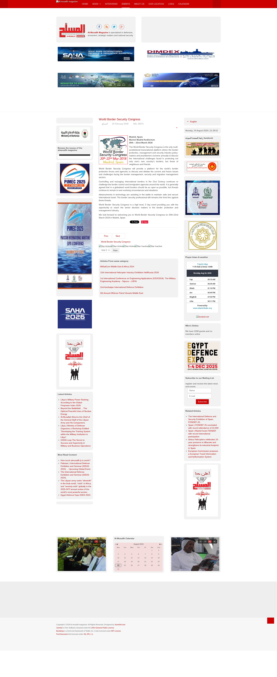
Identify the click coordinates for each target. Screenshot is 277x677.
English (193, 121)
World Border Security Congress (119, 119)
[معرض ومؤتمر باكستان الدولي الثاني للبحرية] (74, 219)
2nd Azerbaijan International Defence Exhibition (121, 287)
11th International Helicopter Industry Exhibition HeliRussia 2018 (129, 272)
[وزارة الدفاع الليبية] (74, 133)
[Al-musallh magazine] (67, 1)
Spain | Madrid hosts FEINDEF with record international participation (202, 434)
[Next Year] (161, 570)
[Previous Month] (117, 570)
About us (139, 4)
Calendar (183, 4)
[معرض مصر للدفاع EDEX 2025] (202, 356)
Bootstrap (60, 657)
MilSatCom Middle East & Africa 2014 (117, 266)
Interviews (111, 4)
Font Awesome (62, 661)
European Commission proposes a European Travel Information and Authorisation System (203, 454)
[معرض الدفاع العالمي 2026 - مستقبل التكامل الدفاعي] (181, 80)
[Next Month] (160, 570)
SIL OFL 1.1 (88, 661)
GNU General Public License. (102, 654)
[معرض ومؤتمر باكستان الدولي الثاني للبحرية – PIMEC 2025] (202, 197)
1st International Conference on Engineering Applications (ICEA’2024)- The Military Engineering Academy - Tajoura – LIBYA (138, 279)
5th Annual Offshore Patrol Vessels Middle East (121, 293)
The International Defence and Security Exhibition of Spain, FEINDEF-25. (202, 419)
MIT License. (116, 657)
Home (85, 4)
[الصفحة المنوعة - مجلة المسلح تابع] (202, 148)
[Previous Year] (115, 570)
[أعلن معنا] (202, 490)
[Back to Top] (270, 647)
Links (171, 4)
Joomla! (59, 654)
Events (126, 4)
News (95, 4)
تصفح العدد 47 (67, 195)
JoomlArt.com (120, 651)
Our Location (156, 4)
